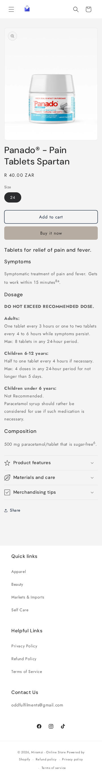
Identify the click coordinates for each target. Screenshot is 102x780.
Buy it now (51, 233)
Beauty (17, 584)
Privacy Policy (24, 646)
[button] (11, 9)
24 (12, 197)
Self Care (19, 610)
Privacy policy (72, 759)
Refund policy (46, 759)
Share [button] (15, 510)
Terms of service (54, 768)
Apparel (18, 571)
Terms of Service (26, 671)
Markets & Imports (27, 597)
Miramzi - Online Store (48, 752)
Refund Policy (24, 659)
